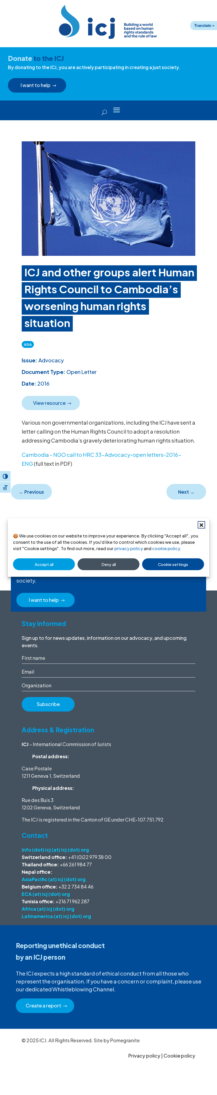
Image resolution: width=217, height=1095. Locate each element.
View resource (49, 403)
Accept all (44, 564)
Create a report (43, 1005)
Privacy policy (144, 1056)
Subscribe (48, 704)
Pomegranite (125, 1040)
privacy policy (128, 548)
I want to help (36, 85)
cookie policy (166, 548)
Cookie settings (173, 564)
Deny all (108, 564)
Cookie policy (179, 1056)
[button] (201, 524)
